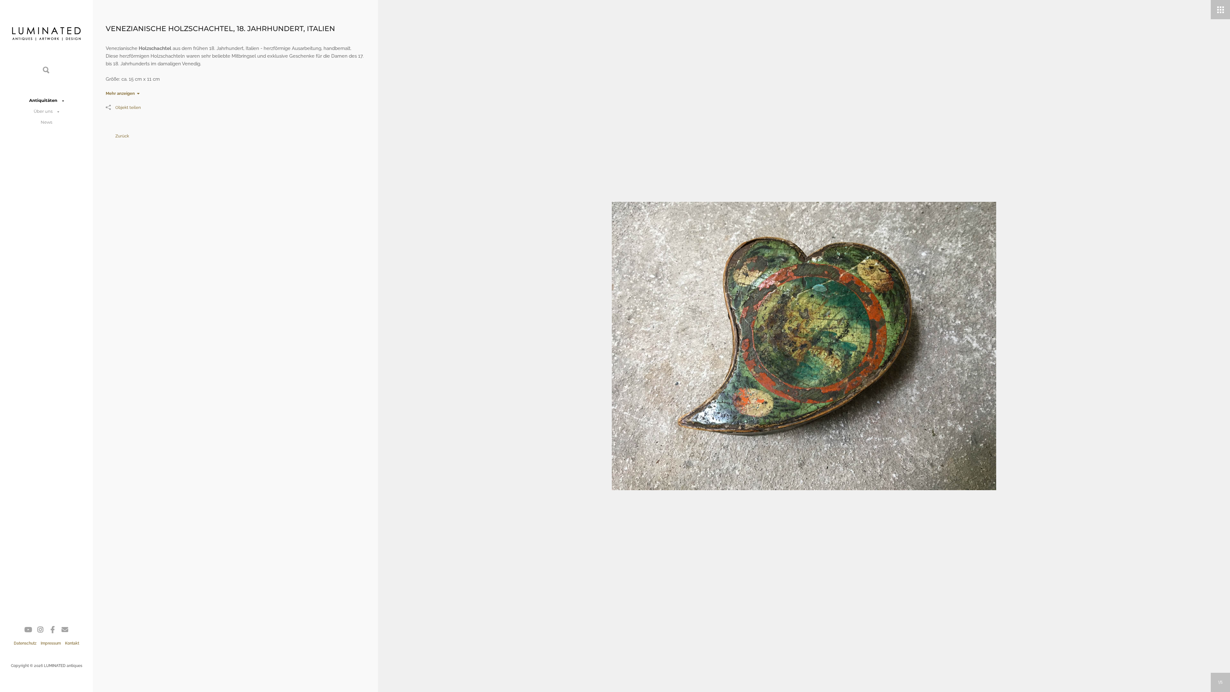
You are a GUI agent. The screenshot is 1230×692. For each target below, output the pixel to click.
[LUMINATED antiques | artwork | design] (46, 35)
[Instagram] (41, 631)
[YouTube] (28, 631)
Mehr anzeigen (120, 93)
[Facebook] (53, 631)
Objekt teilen (128, 107)
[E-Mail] (65, 631)
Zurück (122, 136)
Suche (46, 69)
